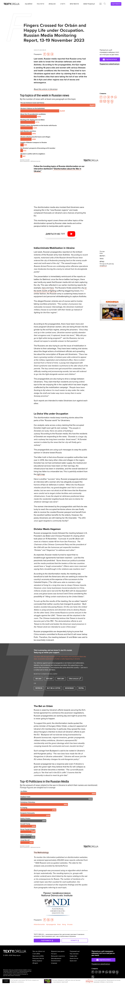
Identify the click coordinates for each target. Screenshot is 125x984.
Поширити (38, 54)
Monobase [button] (69, 688)
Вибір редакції (37, 961)
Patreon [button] (38, 688)
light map (41, 474)
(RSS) (38, 954)
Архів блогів (74, 958)
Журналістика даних (58, 951)
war (59, 924)
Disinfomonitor (55, 961)
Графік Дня (73, 956)
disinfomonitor (40, 924)
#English (35, 963)
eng (64, 924)
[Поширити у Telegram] (52, 54)
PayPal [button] (81, 688)
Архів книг (73, 961)
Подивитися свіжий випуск (109, 64)
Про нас (35, 951)
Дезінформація (56, 958)
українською (19, 972)
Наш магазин (74, 954)
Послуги (54, 954)
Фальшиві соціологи (58, 956)
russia (70, 924)
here (44, 288)
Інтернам (54, 963)
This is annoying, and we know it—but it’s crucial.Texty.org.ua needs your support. (53, 651)
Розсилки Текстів (38, 958)
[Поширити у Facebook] (44, 54)
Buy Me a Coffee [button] (53, 688)
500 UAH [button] (49, 679)
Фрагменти (36, 956)
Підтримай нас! (75, 951)
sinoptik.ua (103, 266)
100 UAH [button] (38, 679)
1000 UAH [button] (60, 679)
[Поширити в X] (48, 54)
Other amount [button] (73, 679)
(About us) (41, 951)
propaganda (51, 924)
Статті (34, 954)
